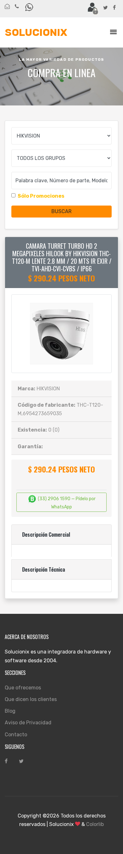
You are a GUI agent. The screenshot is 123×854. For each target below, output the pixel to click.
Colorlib (95, 824)
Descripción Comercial (46, 534)
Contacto (16, 735)
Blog (10, 711)
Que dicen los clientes (31, 699)
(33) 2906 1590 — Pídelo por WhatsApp (66, 503)
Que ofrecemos (23, 688)
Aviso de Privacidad (28, 723)
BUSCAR (61, 211)
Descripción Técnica (43, 569)
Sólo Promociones (41, 196)
